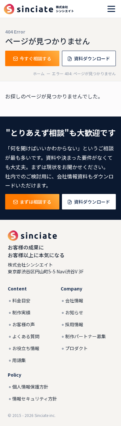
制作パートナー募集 (85, 336)
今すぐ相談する (35, 58)
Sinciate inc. (45, 415)
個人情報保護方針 (30, 386)
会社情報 (74, 300)
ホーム (39, 73)
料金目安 (21, 300)
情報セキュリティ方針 (34, 398)
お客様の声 (23, 324)
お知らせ (74, 312)
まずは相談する (35, 201)
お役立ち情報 (25, 348)
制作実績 (21, 312)
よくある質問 (25, 336)
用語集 (19, 360)
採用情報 (74, 324)
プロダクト (76, 348)
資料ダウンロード (92, 58)
